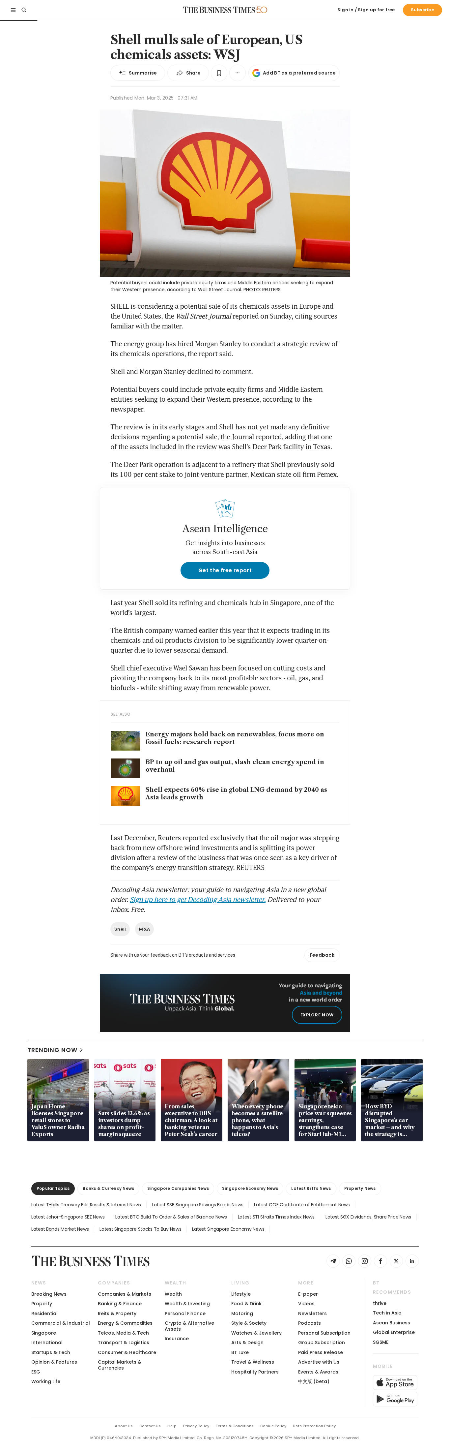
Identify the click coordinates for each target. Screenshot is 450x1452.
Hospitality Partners (255, 1372)
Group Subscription (321, 1342)
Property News (360, 1188)
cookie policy (273, 1426)
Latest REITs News (311, 1188)
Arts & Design (247, 1342)
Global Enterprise (394, 1332)
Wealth (173, 1294)
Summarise (143, 73)
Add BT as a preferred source (299, 73)
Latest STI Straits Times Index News (276, 1217)
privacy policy (196, 1426)
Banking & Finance (120, 1303)
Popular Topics (53, 1188)
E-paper (308, 1294)
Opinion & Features (54, 1362)
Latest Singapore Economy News (228, 1229)
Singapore (43, 1333)
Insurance (177, 1338)
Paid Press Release (320, 1352)
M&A (144, 929)
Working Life (45, 1381)
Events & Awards (318, 1372)
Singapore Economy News (250, 1188)
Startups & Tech (50, 1352)
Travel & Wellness (252, 1362)
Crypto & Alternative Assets (189, 1326)
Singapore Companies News (178, 1188)
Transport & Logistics (123, 1342)
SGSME (380, 1342)
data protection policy (314, 1426)
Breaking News (49, 1294)
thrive (379, 1303)
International (47, 1342)
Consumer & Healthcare (127, 1352)
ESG (35, 1372)
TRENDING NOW (52, 1050)
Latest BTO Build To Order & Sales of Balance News (171, 1217)
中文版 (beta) (313, 1381)
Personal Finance (185, 1313)
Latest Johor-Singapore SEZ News (67, 1217)
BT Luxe (240, 1352)
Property (41, 1303)
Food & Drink (246, 1303)
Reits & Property (117, 1313)
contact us (150, 1426)
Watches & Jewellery (256, 1333)
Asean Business (391, 1322)
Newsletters (312, 1313)
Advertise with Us (318, 1362)
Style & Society (249, 1323)
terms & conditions (235, 1426)
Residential (44, 1313)
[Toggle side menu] (13, 10)
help (172, 1426)
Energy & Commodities (125, 1323)
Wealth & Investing (187, 1303)
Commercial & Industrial (60, 1323)
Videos (306, 1303)
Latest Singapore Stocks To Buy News (140, 1229)
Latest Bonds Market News (60, 1229)
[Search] (23, 10)
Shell (120, 929)
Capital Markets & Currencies (119, 1365)
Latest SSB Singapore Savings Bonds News (197, 1204)
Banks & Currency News (108, 1188)
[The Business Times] (219, 10)
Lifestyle (241, 1294)
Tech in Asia (387, 1313)
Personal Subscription (324, 1333)
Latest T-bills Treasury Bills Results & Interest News (86, 1204)
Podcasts (309, 1323)
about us (124, 1426)
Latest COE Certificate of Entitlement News (302, 1204)
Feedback (322, 955)
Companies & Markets (124, 1294)
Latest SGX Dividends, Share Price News (368, 1217)
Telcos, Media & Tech (123, 1333)
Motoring (242, 1313)
